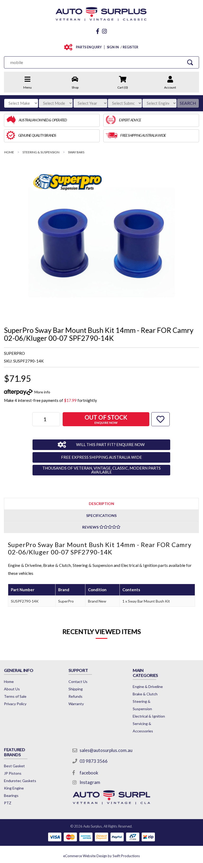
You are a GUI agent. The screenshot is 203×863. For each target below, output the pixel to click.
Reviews (90, 527)
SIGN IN (113, 47)
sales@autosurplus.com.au (106, 750)
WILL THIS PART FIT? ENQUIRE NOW (110, 444)
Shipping (75, 689)
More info (42, 392)
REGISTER (130, 47)
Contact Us (77, 681)
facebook (89, 772)
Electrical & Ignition (149, 716)
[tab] (101, 503)
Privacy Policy (15, 703)
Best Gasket (14, 766)
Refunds (75, 696)
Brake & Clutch (145, 694)
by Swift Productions (101, 856)
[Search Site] (190, 62)
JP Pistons (12, 773)
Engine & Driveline (148, 686)
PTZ (7, 803)
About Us (12, 689)
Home (9, 681)
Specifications (101, 515)
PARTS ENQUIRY (89, 47)
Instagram (90, 782)
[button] (160, 419)
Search (188, 102)
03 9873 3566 (94, 761)
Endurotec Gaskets (20, 780)
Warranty (76, 703)
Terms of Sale (15, 696)
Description (101, 503)
